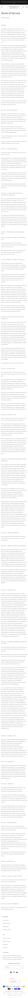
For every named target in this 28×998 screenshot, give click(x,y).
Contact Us (5, 947)
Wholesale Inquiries (7, 929)
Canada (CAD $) (13, 981)
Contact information (18, 995)
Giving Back (5, 944)
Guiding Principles (7, 941)
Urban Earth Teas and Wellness (13, 991)
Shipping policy (10, 995)
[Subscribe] (21, 967)
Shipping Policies (6, 923)
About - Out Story (6, 938)
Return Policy (6, 920)
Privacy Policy (6, 926)
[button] (1, 7)
